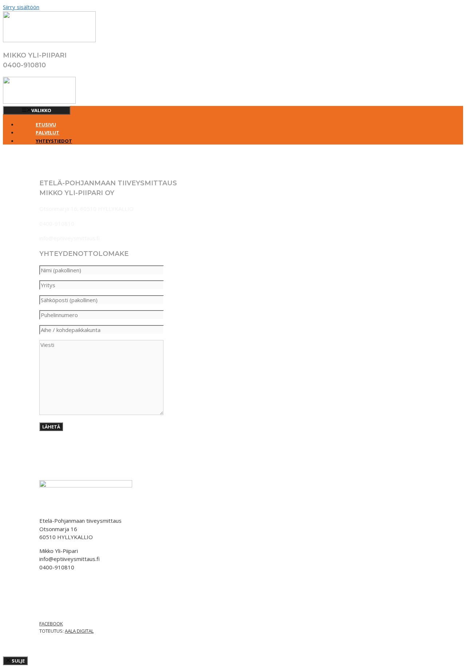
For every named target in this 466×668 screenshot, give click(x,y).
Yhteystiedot (54, 141)
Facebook (51, 623)
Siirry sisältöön (21, 7)
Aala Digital (79, 631)
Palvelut (47, 132)
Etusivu (46, 124)
